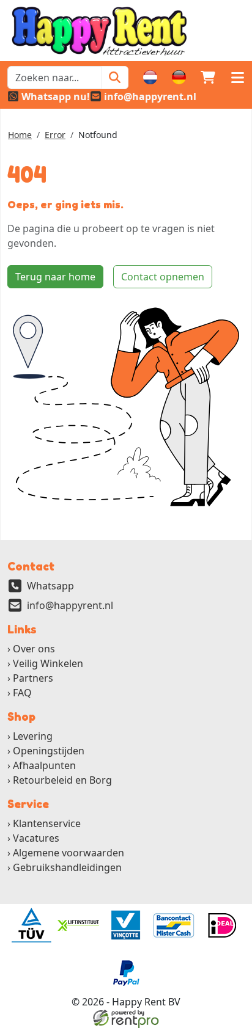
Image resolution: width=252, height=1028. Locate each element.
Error (55, 134)
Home (20, 134)
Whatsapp (50, 585)
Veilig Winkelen (48, 663)
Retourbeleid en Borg (62, 780)
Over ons (34, 648)
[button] (237, 77)
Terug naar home (55, 276)
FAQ (22, 692)
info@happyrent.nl (70, 605)
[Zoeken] (114, 77)
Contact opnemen (162, 276)
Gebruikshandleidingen (67, 867)
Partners (33, 678)
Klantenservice (47, 823)
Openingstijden (48, 750)
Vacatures (36, 838)
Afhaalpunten (44, 765)
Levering (33, 736)
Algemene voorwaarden (68, 852)
